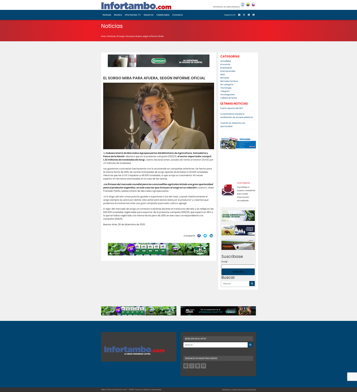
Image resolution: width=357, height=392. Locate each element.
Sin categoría (226, 84)
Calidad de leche (228, 98)
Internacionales (227, 71)
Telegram (225, 91)
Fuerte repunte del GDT (231, 108)
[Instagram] (244, 15)
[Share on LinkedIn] (211, 235)
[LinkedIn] (248, 15)
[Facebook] (239, 15)
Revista (118, 14)
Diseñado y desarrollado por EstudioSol (239, 390)
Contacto (177, 14)
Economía (225, 64)
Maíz (222, 74)
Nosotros (149, 14)
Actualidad (225, 61)
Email (224, 261)
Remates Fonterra (229, 81)
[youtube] (253, 15)
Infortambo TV (133, 14)
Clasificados (162, 14)
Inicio (103, 36)
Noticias (106, 14)
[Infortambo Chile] (253, 5)
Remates (224, 77)
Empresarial (226, 67)
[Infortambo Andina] (248, 5)
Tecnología (225, 87)
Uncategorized (227, 94)
